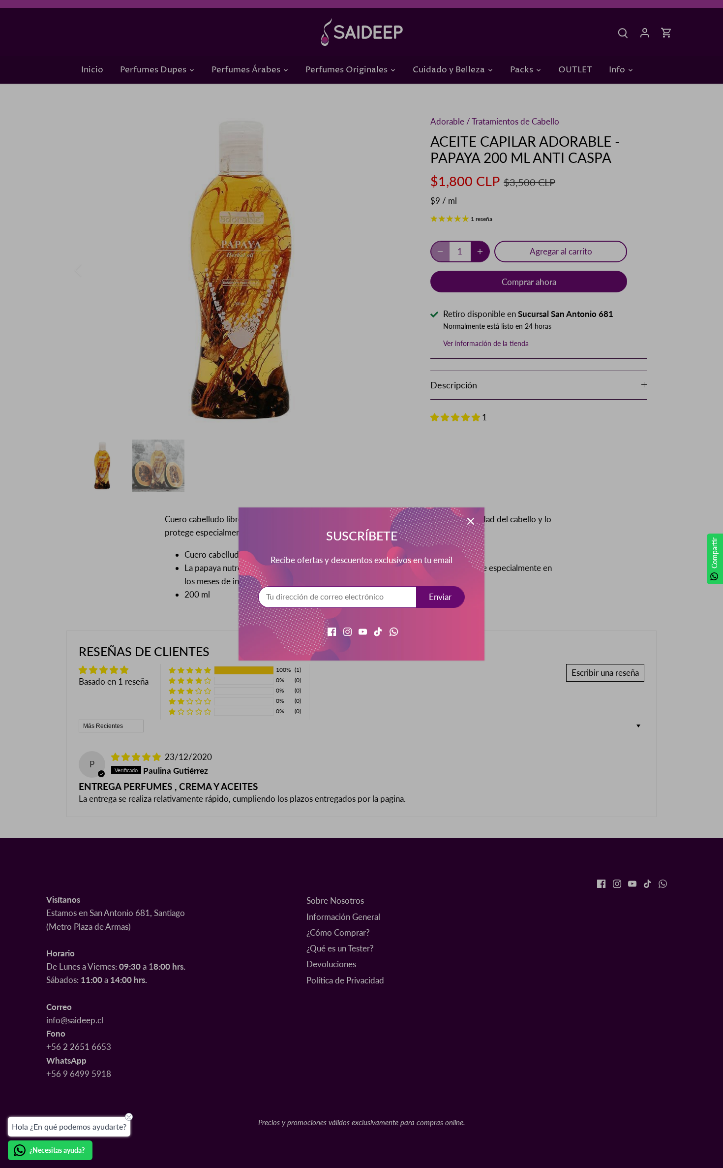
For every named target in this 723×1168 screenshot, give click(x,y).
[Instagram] (347, 630)
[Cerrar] (471, 521)
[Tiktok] (378, 630)
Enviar (440, 597)
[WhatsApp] (394, 630)
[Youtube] (363, 630)
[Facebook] (332, 630)
